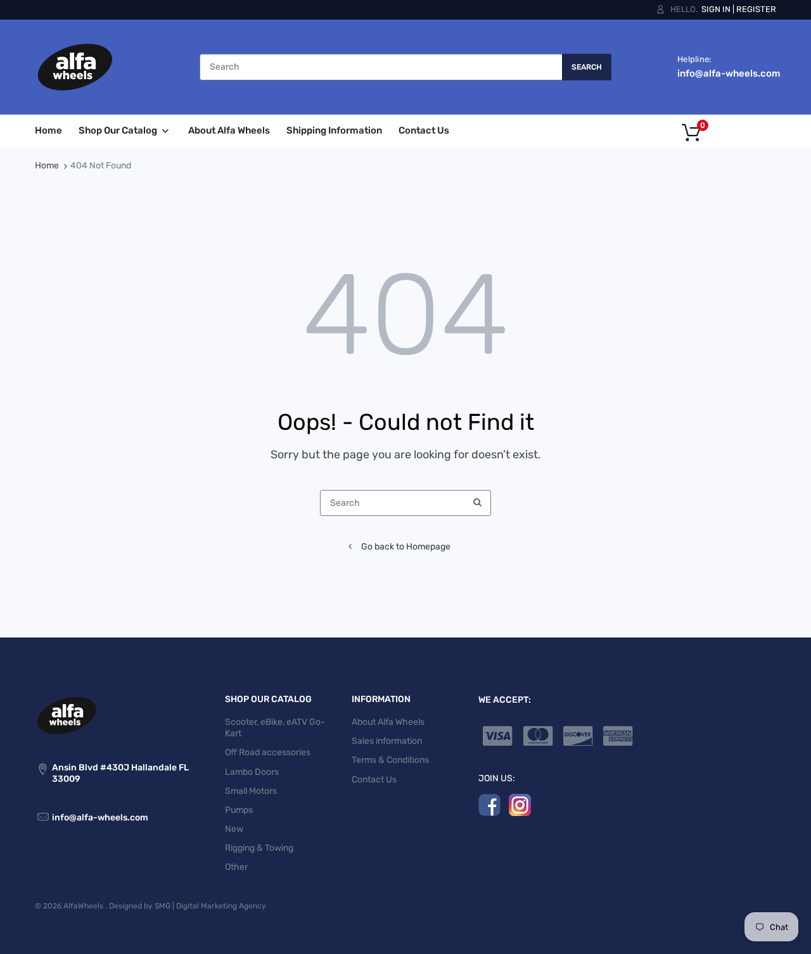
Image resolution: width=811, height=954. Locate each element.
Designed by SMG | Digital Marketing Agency (187, 905)
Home (47, 165)
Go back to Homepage (405, 546)
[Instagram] (520, 804)
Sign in (716, 9)
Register (756, 9)
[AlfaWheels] (75, 66)
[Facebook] (489, 804)
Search (587, 67)
